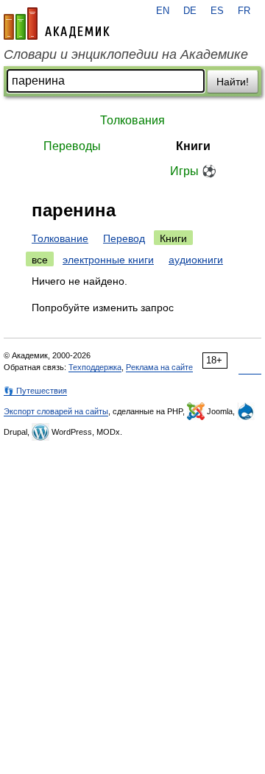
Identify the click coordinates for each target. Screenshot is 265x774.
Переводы (72, 146)
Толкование (60, 238)
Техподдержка (94, 367)
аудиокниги (196, 260)
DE (190, 11)
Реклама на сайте (159, 367)
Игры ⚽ (193, 171)
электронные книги (108, 260)
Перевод (124, 238)
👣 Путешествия (35, 390)
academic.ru (57, 23)
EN (162, 11)
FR (244, 11)
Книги (193, 146)
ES (217, 11)
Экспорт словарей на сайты (56, 411)
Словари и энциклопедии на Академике (126, 54)
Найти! (232, 82)
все (40, 260)
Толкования (132, 120)
